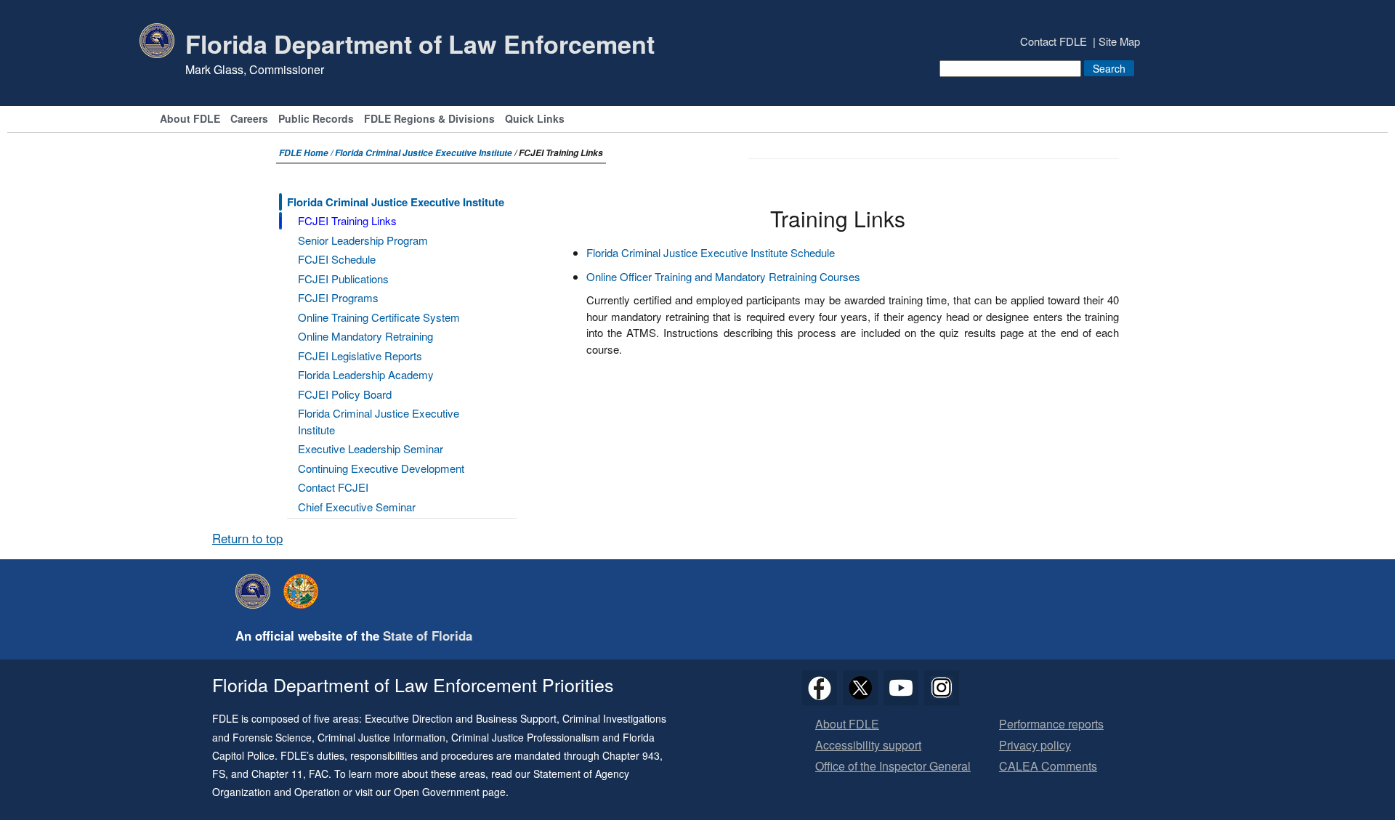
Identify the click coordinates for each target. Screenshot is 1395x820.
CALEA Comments (1048, 766)
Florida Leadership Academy (366, 374)
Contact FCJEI (333, 487)
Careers (249, 119)
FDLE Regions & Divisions (429, 119)
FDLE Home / (307, 153)
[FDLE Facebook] (819, 687)
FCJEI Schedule (337, 259)
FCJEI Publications (343, 278)
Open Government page (450, 791)
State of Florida (427, 635)
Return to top (247, 538)
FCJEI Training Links (347, 220)
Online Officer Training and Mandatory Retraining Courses (723, 276)
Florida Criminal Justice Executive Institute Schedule (710, 252)
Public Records (316, 119)
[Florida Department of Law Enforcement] (256, 591)
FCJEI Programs (338, 297)
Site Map (1119, 41)
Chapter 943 (631, 755)
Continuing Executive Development (381, 468)
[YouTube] (901, 687)
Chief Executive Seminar (357, 506)
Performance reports (1051, 724)
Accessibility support (868, 745)
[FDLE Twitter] (860, 687)
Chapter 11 (277, 773)
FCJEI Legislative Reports (360, 355)
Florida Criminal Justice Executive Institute (423, 153)
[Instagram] (941, 687)
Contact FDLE (1053, 41)
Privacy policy (1035, 745)
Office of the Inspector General (893, 766)
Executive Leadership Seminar (370, 448)
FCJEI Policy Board (345, 394)
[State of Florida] (304, 591)
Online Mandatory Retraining (365, 336)
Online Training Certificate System (379, 317)
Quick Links (535, 119)
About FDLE (190, 119)
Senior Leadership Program (363, 240)
